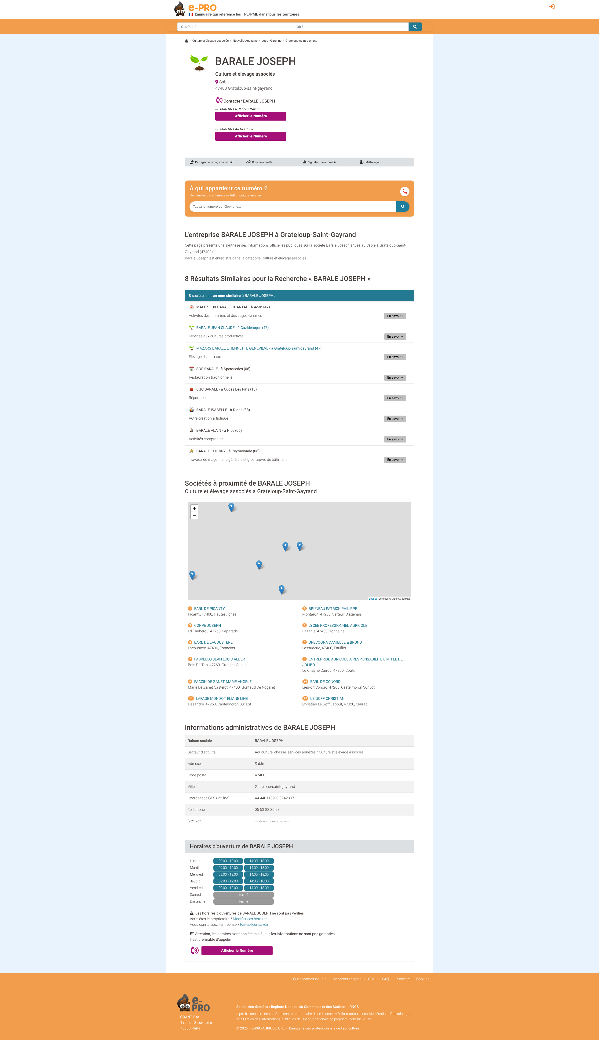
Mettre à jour (372, 162)
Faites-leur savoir (254, 924)
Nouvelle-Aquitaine (245, 40)
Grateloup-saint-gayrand (301, 40)
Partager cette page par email (213, 162)
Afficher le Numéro (251, 116)
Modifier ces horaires (250, 919)
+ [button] (194, 508)
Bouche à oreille (261, 162)
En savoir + (395, 316)
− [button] (194, 515)
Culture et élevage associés (210, 40)
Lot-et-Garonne (271, 40)
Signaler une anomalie (321, 162)
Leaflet (373, 598)
